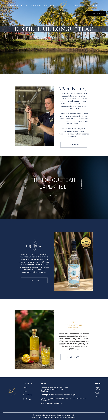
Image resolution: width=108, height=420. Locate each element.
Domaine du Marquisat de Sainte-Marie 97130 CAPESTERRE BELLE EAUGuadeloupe (54, 389)
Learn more (74, 145)
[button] (95, 5)
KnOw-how (76, 5)
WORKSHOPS (49, 5)
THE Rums (24, 5)
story (86, 5)
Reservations (27, 395)
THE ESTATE (13, 5)
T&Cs (97, 396)
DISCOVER (54, 195)
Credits (97, 393)
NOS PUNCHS (36, 5)
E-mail (25, 388)
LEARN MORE (73, 357)
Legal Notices (98, 388)
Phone (25, 391)
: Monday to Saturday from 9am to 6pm (58, 395)
